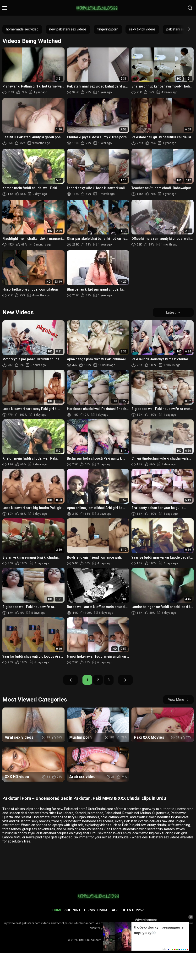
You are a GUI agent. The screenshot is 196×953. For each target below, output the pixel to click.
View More (176, 700)
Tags (114, 910)
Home (57, 910)
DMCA (102, 910)
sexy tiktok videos (142, 29)
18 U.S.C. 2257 (132, 910)
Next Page (125, 680)
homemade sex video (22, 29)
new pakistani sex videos (68, 29)
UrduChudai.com (90, 940)
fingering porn (107, 29)
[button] (185, 29)
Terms (89, 910)
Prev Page (70, 680)
